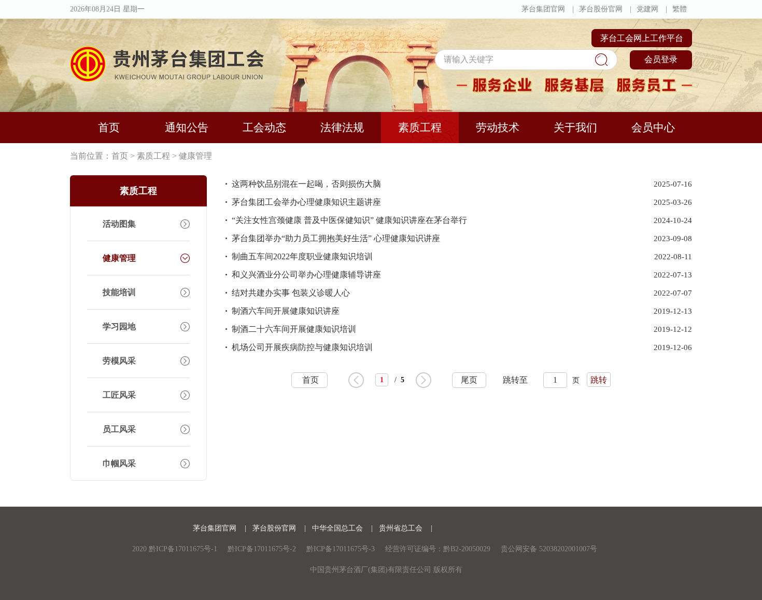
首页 (109, 127)
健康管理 (195, 155)
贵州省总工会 (402, 528)
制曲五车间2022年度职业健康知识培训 (302, 256)
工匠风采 (119, 394)
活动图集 (119, 223)
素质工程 (420, 127)
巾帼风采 (119, 463)
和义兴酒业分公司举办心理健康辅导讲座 (306, 274)
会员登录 (661, 59)
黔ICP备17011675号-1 (183, 549)
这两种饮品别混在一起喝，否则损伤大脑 (306, 183)
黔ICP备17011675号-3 (340, 549)
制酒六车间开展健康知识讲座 (286, 310)
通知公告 (186, 127)
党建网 (647, 9)
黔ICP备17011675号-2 (262, 549)
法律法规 (342, 127)
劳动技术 (497, 127)
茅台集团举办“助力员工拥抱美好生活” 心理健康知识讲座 (336, 238)
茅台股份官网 (601, 9)
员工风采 (119, 429)
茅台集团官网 (543, 9)
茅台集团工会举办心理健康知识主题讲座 (306, 202)
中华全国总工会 (338, 528)
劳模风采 (119, 360)
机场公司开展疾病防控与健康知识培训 (302, 347)
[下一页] (423, 380)
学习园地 (119, 326)
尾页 (469, 379)
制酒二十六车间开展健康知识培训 (294, 329)
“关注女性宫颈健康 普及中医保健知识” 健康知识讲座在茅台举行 (349, 220)
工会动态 (264, 127)
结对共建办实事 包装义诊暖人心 (291, 292)
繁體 (679, 9)
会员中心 (653, 127)
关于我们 (575, 127)
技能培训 (119, 292)
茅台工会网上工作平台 (641, 38)
